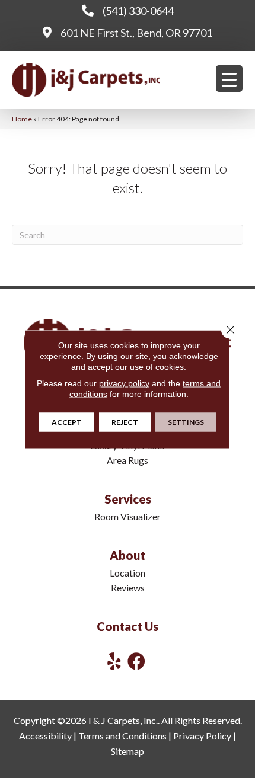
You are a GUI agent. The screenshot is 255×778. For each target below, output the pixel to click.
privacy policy (124, 383)
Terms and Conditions (122, 735)
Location (127, 572)
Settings (186, 421)
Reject (124, 421)
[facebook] (136, 661)
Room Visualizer (127, 516)
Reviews (128, 587)
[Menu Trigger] (229, 78)
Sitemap (127, 751)
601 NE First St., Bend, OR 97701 (136, 32)
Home (22, 118)
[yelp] (114, 661)
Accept (67, 421)
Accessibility (45, 735)
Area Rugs (127, 460)
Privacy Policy (202, 735)
